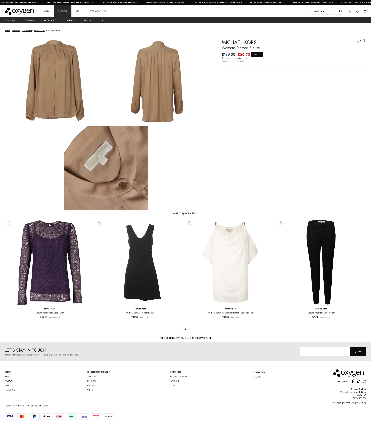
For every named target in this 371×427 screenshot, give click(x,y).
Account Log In (178, 376)
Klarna (91, 385)
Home (7, 30)
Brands (70, 20)
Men (46, 11)
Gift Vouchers (98, 11)
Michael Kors (39, 30)
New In (87, 20)
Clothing (10, 20)
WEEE (90, 389)
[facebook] (354, 382)
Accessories (50, 20)
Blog (172, 385)
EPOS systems (31, 405)
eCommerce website (13, 405)
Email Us (256, 376)
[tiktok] (360, 382)
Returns (91, 380)
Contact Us (258, 372)
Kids (78, 11)
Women (62, 11)
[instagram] (364, 382)
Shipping (91, 376)
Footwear (29, 20)
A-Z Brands (27, 30)
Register (174, 380)
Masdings (10, 389)
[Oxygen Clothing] (19, 11)
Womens (16, 30)
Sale (102, 20)
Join (358, 351)
